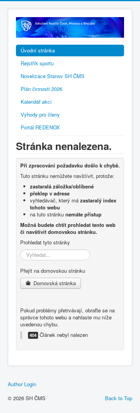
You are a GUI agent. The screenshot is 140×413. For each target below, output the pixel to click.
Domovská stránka (54, 283)
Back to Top (118, 398)
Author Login (22, 384)
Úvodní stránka (38, 50)
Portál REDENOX (40, 127)
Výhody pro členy (40, 114)
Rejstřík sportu (37, 63)
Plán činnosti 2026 (41, 88)
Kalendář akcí (36, 101)
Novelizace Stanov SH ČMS (52, 76)
